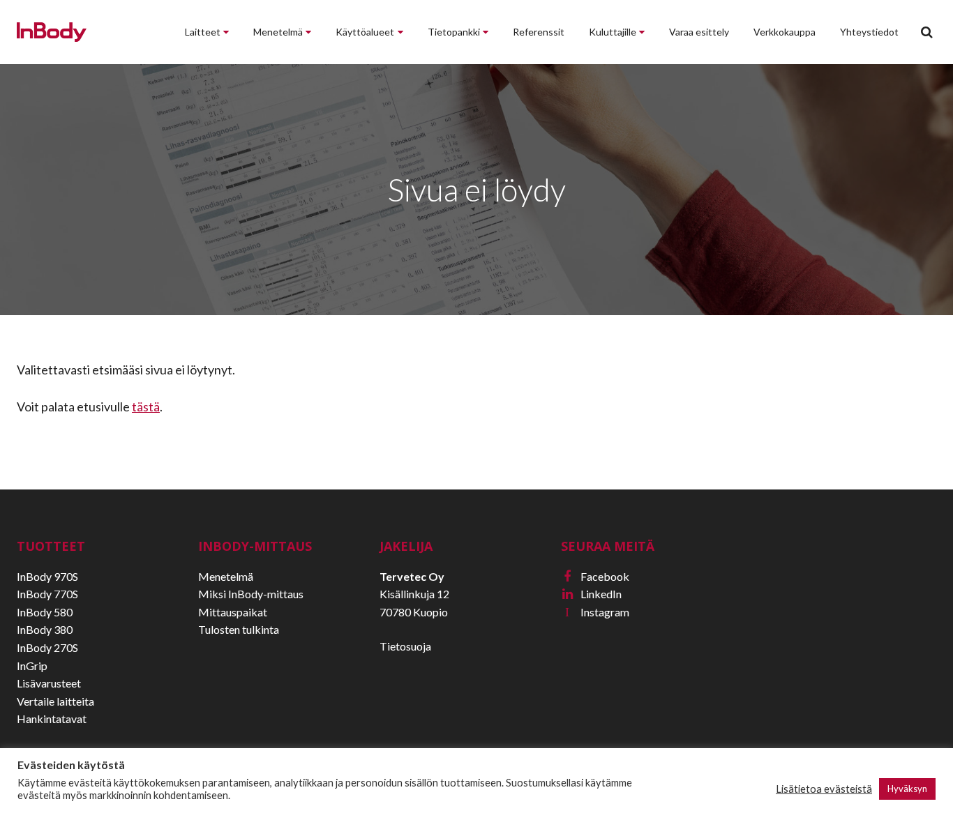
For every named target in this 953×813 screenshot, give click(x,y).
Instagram (597, 611)
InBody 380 (45, 629)
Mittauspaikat (232, 611)
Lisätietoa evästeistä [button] (824, 789)
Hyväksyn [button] (907, 788)
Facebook (596, 576)
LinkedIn (592, 593)
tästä (146, 406)
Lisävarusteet (49, 683)
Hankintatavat (52, 718)
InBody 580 (45, 611)
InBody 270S (47, 647)
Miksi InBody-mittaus (250, 593)
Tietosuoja (405, 646)
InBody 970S (47, 576)
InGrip (32, 665)
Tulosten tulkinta (238, 629)
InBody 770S (47, 593)
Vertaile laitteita (55, 701)
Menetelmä (225, 576)
